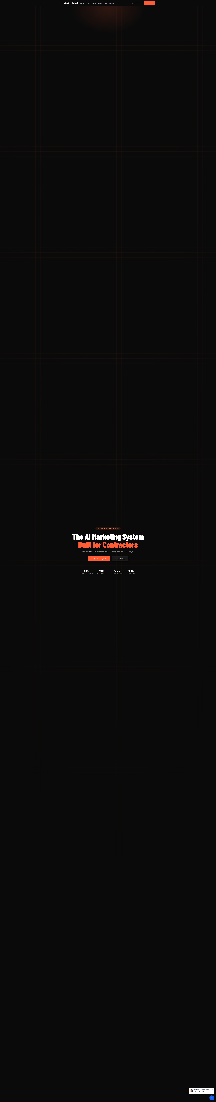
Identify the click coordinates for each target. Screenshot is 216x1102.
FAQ (106, 3)
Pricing (100, 3)
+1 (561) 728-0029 (138, 3)
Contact (112, 3)
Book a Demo (149, 3)
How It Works (92, 3)
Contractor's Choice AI (70, 3)
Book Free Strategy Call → (99, 559)
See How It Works (120, 559)
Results (83, 3)
